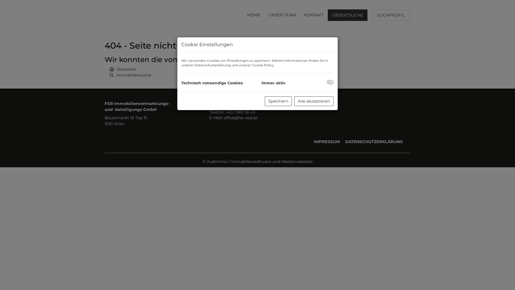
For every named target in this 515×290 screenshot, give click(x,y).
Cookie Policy (263, 65)
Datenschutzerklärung (212, 65)
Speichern (278, 101)
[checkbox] (330, 82)
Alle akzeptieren (314, 101)
